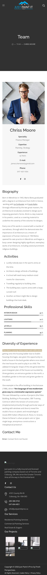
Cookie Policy (24, 573)
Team (19, 44)
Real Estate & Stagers (13, 527)
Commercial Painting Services (17, 523)
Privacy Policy (35, 573)
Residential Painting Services (16, 520)
